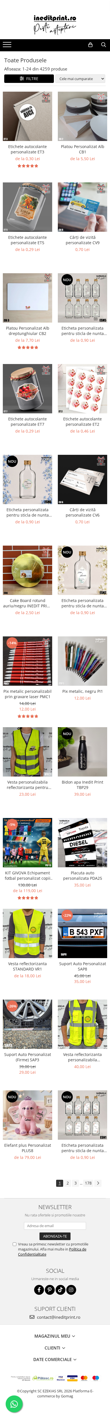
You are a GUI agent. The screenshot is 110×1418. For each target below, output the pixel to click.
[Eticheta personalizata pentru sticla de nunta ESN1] (82, 1115)
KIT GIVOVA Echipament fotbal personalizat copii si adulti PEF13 (27, 875)
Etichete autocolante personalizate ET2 (82, 421)
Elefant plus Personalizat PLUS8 (27, 1148)
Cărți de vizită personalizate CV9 (83, 240)
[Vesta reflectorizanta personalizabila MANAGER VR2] (82, 1024)
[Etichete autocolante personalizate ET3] (27, 116)
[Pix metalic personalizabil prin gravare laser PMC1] (27, 661)
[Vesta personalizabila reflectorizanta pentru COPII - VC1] (27, 752)
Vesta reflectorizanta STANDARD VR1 (27, 966)
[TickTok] (60, 1290)
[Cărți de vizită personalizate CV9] (82, 207)
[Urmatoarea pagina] (98, 1183)
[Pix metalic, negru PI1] (82, 661)
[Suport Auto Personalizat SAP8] (82, 933)
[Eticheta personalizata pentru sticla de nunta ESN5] (82, 298)
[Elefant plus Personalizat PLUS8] (27, 1115)
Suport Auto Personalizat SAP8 (82, 966)
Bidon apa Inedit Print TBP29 (82, 784)
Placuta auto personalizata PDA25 (82, 875)
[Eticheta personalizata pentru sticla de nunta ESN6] (27, 479)
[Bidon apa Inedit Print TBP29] (82, 752)
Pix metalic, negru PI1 (82, 691)
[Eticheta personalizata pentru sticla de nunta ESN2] (82, 570)
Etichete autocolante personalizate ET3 (27, 149)
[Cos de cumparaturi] (90, 44)
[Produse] (8, 46)
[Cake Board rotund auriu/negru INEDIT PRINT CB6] (27, 570)
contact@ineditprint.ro (58, 1317)
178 (88, 1183)
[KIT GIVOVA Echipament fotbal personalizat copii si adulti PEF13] (27, 842)
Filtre (31, 78)
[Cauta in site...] (103, 44)
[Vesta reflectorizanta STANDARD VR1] (27, 933)
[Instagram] (71, 1290)
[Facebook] (39, 1290)
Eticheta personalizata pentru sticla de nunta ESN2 (82, 603)
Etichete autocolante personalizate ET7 (27, 421)
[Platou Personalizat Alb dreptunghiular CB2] (27, 298)
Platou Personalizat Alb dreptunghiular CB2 (27, 330)
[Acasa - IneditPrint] (55, 25)
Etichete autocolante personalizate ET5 (27, 240)
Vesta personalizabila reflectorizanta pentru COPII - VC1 (27, 784)
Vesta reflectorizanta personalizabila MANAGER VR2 (82, 1057)
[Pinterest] (50, 1290)
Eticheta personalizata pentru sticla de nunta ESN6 (27, 512)
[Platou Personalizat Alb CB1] (82, 116)
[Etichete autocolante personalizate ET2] (82, 388)
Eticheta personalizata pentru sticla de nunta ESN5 (82, 330)
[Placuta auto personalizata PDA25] (82, 842)
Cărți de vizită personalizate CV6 (83, 512)
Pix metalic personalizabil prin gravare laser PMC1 (27, 694)
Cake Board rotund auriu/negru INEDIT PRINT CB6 (27, 603)
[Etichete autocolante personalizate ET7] (27, 388)
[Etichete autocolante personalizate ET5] (27, 207)
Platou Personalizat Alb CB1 (82, 149)
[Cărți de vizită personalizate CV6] (82, 479)
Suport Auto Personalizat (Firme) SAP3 (27, 1057)
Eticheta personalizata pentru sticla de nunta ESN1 (82, 1148)
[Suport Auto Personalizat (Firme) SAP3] (27, 1024)
